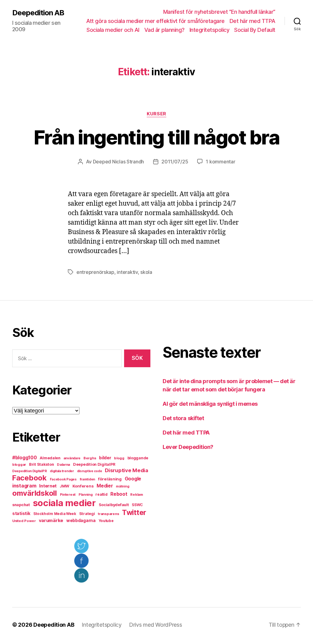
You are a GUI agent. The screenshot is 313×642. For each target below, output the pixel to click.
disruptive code (89, 471)
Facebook (29, 477)
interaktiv (127, 272)
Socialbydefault (114, 504)
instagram (24, 486)
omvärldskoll (34, 493)
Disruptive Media (126, 470)
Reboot (118, 494)
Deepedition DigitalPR (94, 464)
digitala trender (62, 471)
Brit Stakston (41, 464)
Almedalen (50, 458)
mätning (122, 486)
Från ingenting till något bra (156, 137)
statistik (21, 513)
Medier (105, 486)
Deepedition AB (38, 13)
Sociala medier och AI (113, 30)
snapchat (21, 504)
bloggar (19, 464)
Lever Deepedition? (188, 447)
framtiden (87, 479)
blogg (119, 458)
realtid (101, 494)
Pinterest (68, 494)
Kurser (156, 114)
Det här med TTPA (252, 21)
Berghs (89, 458)
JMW (64, 486)
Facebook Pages (63, 479)
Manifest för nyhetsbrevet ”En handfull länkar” (219, 12)
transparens (108, 514)
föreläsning (110, 478)
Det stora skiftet (183, 418)
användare (72, 458)
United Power (24, 521)
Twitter (134, 512)
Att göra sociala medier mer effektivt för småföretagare (155, 21)
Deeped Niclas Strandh (118, 162)
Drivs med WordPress (155, 624)
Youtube (106, 521)
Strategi (87, 513)
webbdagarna (81, 520)
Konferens (83, 485)
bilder (105, 457)
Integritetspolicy (210, 30)
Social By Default (254, 30)
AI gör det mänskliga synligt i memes (210, 404)
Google (133, 479)
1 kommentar (220, 162)
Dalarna (63, 464)
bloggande (138, 458)
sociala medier (64, 503)
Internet (48, 486)
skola (146, 272)
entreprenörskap (95, 272)
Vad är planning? (164, 30)
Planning (86, 495)
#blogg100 (24, 458)
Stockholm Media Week (54, 514)
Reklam (136, 494)
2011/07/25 (174, 162)
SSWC (137, 505)
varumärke (51, 520)
